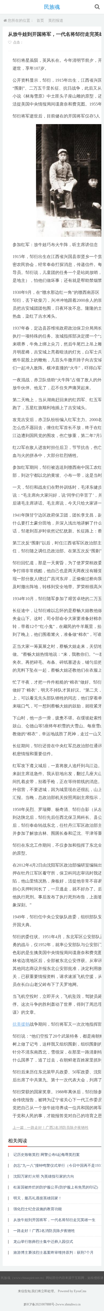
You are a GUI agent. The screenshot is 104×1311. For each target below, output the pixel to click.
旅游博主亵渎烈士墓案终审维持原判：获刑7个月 (53, 1253)
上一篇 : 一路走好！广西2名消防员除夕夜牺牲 (51, 1128)
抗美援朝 (21, 1024)
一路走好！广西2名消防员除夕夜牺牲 (44, 1231)
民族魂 (52, 7)
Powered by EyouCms (71, 1291)
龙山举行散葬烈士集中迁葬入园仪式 (43, 1242)
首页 (40, 21)
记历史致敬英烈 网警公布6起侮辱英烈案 (46, 1155)
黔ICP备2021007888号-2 (40, 1304)
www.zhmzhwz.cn (69, 1304)
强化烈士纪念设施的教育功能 (37, 1209)
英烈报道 (55, 21)
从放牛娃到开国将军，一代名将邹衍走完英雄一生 (54, 1220)
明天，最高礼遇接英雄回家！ (37, 1198)
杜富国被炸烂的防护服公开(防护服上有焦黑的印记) (55, 1187)
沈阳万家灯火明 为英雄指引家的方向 (43, 1176)
